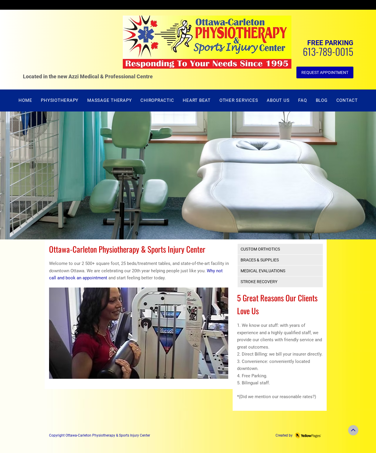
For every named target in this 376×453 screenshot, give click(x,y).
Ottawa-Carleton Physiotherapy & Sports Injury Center (108, 435)
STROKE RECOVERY (259, 281)
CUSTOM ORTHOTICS (260, 249)
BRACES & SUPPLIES (260, 260)
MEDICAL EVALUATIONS (263, 270)
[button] (239, 100)
